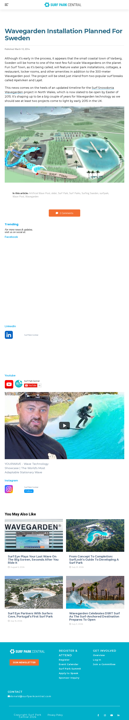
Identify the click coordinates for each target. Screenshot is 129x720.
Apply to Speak (68, 673)
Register (64, 659)
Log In (97, 659)
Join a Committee (104, 664)
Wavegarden (32, 196)
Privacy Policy (55, 715)
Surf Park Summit (70, 668)
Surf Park (63, 193)
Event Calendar (68, 664)
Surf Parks (74, 193)
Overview (99, 655)
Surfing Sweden (90, 193)
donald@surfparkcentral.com (30, 696)
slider (54, 193)
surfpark (104, 193)
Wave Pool (18, 196)
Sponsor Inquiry (69, 677)
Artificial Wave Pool (39, 193)
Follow (28, 491)
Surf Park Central (31, 335)
